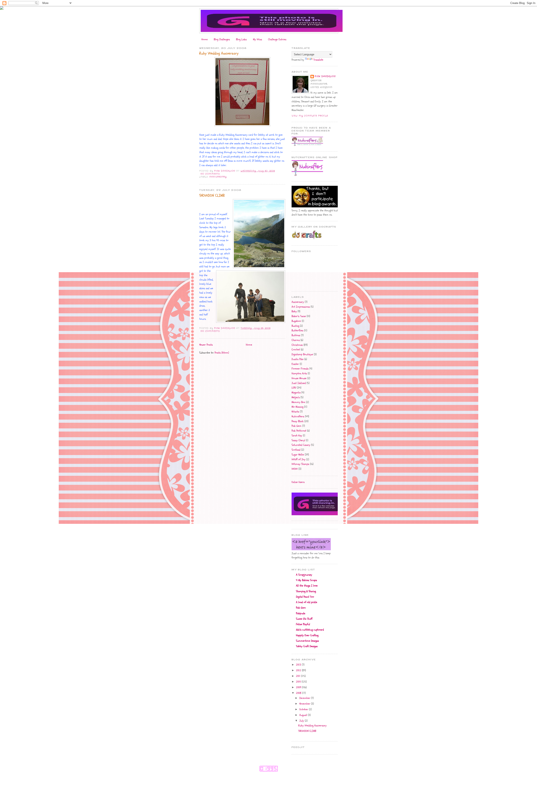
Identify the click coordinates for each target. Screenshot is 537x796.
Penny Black (298, 421)
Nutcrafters (298, 416)
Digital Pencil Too (305, 597)
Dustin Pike (298, 359)
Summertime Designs (307, 641)
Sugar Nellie (298, 455)
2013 (299, 665)
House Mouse (299, 378)
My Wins (257, 39)
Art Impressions (301, 307)
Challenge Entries (277, 39)
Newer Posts (206, 345)
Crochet (296, 349)
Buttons (296, 335)
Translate (318, 60)
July (302, 721)
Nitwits (295, 412)
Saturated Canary (301, 445)
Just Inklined (299, 383)
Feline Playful (303, 624)
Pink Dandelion (325, 76)
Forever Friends (300, 369)
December (305, 698)
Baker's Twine (299, 316)
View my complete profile (310, 115)
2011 (298, 676)
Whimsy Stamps (300, 464)
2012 (299, 670)
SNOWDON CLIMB (212, 195)
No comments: (211, 174)
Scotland (296, 450)
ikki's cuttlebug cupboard (310, 630)
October (304, 709)
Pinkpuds (300, 613)
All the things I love (307, 586)
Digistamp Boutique (302, 354)
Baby (294, 311)
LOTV (294, 388)
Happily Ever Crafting (307, 635)
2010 (299, 682)
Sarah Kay (297, 435)
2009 (299, 687)
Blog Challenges (222, 39)
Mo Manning (297, 407)
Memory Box (298, 402)
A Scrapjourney (304, 575)
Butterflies (297, 330)
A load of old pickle (306, 602)
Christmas (297, 345)
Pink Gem (296, 426)
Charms (296, 340)
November (305, 704)
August (303, 715)
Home (204, 39)
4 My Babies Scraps (306, 580)
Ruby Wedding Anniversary (219, 53)
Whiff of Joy (298, 459)
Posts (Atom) (222, 353)
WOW (295, 469)
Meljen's (296, 397)
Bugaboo (296, 321)
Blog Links (241, 39)
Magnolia (296, 392)
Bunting (295, 326)
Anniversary (218, 176)
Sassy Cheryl (298, 440)
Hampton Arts (299, 373)
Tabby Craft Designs (307, 646)
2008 (299, 693)
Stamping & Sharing (306, 591)
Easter (295, 364)
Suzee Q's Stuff (304, 619)
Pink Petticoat (299, 431)
